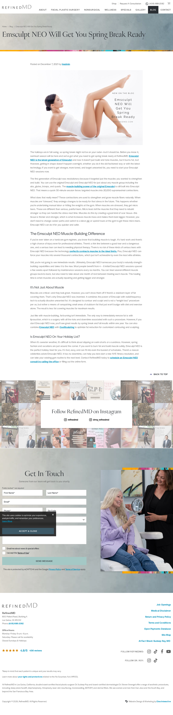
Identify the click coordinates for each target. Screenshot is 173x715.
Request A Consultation (130, 3)
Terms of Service (72, 569)
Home (4, 26)
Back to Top (161, 374)
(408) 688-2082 (16, 623)
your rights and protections (30, 676)
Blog (153, 9)
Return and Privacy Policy (158, 616)
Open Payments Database (157, 628)
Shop (114, 3)
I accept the (12, 553)
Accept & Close (28, 531)
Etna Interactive (164, 701)
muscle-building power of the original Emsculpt (90, 186)
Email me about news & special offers (23, 548)
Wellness (111, 9)
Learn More (7, 521)
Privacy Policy (55, 569)
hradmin (66, 64)
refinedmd (73, 419)
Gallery (141, 9)
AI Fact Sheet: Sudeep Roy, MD (155, 640)
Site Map (166, 634)
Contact (166, 9)
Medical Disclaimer (161, 610)
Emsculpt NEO (46, 327)
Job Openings (164, 604)
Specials (126, 9)
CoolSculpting (67, 327)
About (43, 9)
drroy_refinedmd (101, 419)
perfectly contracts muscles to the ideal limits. (93, 251)
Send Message (44, 561)
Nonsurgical (92, 9)
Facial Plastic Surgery (65, 9)
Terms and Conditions (159, 622)
